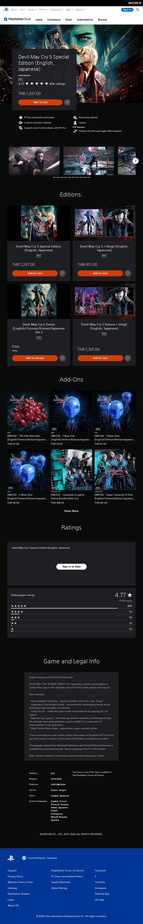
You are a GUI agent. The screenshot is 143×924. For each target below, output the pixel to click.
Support (79, 9)
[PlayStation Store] (18, 19)
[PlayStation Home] (6, 9)
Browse (102, 19)
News (68, 9)
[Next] (136, 161)
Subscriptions (85, 19)
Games (31, 9)
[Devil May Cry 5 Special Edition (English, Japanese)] (34, 161)
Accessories (56, 9)
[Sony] (135, 5)
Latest (38, 19)
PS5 (22, 9)
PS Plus (42, 9)
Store (13, 9)
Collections (54, 19)
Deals (69, 19)
